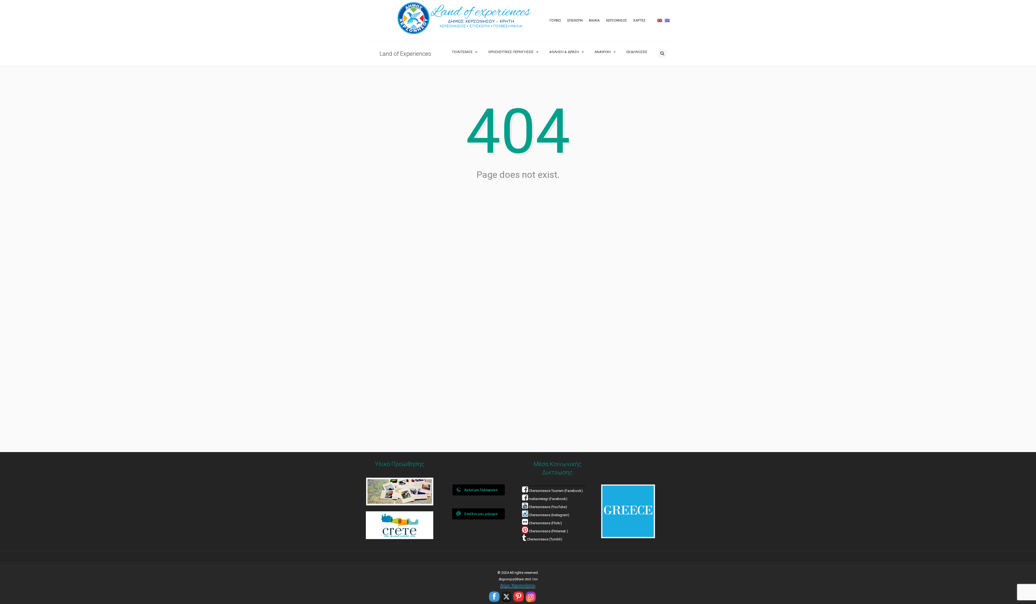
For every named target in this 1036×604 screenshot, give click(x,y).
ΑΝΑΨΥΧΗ (603, 52)
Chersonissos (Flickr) (545, 523)
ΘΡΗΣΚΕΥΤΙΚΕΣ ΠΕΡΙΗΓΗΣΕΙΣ (511, 52)
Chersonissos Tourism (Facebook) (556, 491)
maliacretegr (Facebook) (548, 499)
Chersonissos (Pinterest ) (548, 531)
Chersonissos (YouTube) (548, 507)
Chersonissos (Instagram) (548, 515)
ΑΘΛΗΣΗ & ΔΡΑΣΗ (564, 52)
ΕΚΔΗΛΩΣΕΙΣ (637, 52)
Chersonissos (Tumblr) (544, 539)
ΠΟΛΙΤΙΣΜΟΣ (462, 52)
